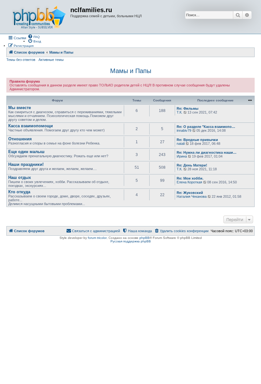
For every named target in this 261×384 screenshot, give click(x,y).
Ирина (182, 156)
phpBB (144, 238)
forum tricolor (97, 238)
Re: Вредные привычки (197, 140)
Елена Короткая (189, 182)
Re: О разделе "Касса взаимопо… (206, 127)
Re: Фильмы (187, 108)
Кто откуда (19, 191)
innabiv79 (184, 130)
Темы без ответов (20, 60)
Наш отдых (19, 177)
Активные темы (51, 60)
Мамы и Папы (130, 70)
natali (181, 143)
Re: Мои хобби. (190, 178)
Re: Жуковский (190, 193)
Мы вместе (19, 107)
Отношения (20, 139)
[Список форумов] (39, 17)
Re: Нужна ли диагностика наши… (206, 152)
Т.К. (179, 112)
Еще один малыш (26, 151)
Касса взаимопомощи (30, 125)
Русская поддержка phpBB (130, 241)
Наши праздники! (26, 164)
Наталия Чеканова (192, 196)
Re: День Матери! (192, 165)
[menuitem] (34, 36)
